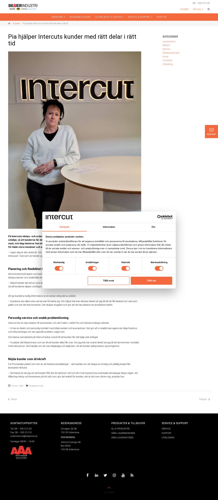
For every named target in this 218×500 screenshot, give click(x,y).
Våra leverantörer (122, 437)
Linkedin (96, 475)
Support (166, 433)
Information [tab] (109, 227)
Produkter (167, 60)
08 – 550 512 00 (201, 3)
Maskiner (58, 17)
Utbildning (168, 64)
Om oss (197, 9)
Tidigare (203, 399)
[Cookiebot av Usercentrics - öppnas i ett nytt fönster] (159, 217)
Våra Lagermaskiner (123, 433)
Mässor (166, 45)
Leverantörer (169, 41)
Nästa (14, 399)
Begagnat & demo (80, 17)
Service (166, 428)
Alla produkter (120, 428)
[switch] (92, 268)
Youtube (123, 475)
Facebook (87, 475)
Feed (132, 475)
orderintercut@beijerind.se (23, 436)
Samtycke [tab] (64, 227)
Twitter (105, 475)
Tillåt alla (151, 280)
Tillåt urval (108, 280)
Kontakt (184, 9)
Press (165, 56)
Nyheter (162, 17)
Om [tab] (153, 227)
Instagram (114, 475)
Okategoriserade (36, 386)
